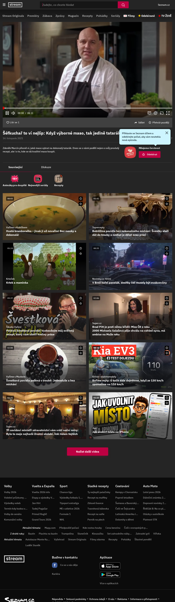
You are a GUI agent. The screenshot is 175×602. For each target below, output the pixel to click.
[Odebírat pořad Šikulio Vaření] (81, 303)
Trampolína (67, 533)
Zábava (47, 15)
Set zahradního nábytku (120, 533)
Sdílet (141, 122)
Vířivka (157, 533)
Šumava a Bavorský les (127, 503)
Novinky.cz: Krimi (101, 278)
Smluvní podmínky (76, 599)
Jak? (94, 428)
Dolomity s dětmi (124, 519)
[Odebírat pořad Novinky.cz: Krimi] (167, 253)
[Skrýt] (167, 133)
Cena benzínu (112, 527)
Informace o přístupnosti (143, 599)
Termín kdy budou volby (17, 508)
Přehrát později (160, 122)
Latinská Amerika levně (128, 514)
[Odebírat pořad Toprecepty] (167, 204)
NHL (62, 519)
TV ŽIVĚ (166, 15)
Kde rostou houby (92, 527)
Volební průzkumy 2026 (17, 497)
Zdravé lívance (95, 503)
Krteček (10, 278)
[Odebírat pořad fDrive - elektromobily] (167, 353)
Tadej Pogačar (40, 508)
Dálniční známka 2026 (155, 497)
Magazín (73, 15)
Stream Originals (13, 15)
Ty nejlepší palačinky (99, 492)
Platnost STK (150, 519)
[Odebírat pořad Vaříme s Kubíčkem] (81, 204)
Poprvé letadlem (124, 497)
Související (15, 167)
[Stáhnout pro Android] (110, 575)
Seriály (115, 15)
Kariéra (56, 573)
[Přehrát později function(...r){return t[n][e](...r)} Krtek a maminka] (81, 248)
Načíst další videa (87, 451)
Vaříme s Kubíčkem (16, 227)
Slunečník (82, 533)
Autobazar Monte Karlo (37, 539)
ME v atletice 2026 (69, 508)
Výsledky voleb (12, 503)
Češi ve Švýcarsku (125, 508)
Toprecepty (98, 227)
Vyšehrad (59, 539)
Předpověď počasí (69, 527)
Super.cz (97, 323)
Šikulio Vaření (13, 327)
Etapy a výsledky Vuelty (45, 497)
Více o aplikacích (109, 583)
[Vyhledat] (123, 4)
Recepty (87, 15)
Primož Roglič (39, 514)
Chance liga (66, 492)
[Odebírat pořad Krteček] (81, 253)
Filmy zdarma (97, 539)
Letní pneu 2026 (151, 492)
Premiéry (33, 15)
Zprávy (60, 15)
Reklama (122, 599)
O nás (111, 599)
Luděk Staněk (32, 545)
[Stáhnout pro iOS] (110, 565)
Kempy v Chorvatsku (126, 492)
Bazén (31, 533)
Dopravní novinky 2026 (155, 503)
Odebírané (148, 15)
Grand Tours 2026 (41, 519)
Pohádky (102, 15)
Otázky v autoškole (153, 514)
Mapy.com (50, 527)
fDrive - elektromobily (104, 376)
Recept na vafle (96, 514)
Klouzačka (97, 533)
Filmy (131, 15)
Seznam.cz (164, 5)
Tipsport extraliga (69, 503)
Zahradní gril (143, 533)
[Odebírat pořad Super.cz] (167, 303)
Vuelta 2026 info (41, 492)
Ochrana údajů (97, 599)
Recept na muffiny (97, 497)
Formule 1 (65, 514)
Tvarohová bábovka (98, 508)
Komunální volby (13, 519)
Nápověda (57, 599)
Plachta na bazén (48, 533)
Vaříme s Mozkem (15, 376)
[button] (87, 70)
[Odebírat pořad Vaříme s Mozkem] (81, 353)
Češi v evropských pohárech (139, 527)
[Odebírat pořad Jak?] (167, 403)
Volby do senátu (13, 514)
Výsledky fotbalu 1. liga (72, 497)
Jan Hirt (36, 503)
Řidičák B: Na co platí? (155, 508)
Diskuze (46, 167)
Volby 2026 (10, 492)
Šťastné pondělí (143, 539)
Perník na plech (96, 519)
